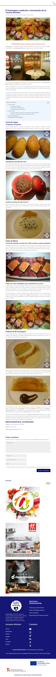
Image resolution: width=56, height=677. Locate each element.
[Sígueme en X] (30, 646)
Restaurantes (23, 14)
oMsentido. (41, 649)
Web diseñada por (33, 649)
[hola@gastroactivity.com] (30, 629)
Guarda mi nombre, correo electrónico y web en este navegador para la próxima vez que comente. (28, 467)
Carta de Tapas (11, 104)
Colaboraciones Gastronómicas (36, 607)
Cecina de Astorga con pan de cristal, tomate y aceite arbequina (25, 112)
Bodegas (8, 636)
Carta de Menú (11, 110)
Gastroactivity (10, 14)
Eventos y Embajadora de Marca (36, 610)
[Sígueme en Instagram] (30, 632)
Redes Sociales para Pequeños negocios (38, 615)
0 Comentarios (30, 14)
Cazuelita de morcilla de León (17, 107)
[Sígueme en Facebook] (30, 642)
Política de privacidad (44, 653)
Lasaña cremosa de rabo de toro (18, 109)
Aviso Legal (9, 653)
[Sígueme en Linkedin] (30, 639)
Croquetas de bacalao (16, 106)
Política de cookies (33, 653)
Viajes (7, 639)
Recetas (7, 628)
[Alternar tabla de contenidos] (47, 103)
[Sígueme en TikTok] (30, 636)
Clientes (7, 644)
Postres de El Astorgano (13, 115)
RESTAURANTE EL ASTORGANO (15, 117)
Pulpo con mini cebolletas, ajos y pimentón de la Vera (22, 114)
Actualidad (8, 641)
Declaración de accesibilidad (19, 653)
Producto (8, 633)
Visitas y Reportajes (34, 612)
